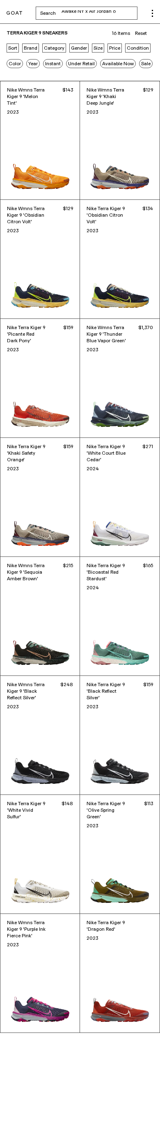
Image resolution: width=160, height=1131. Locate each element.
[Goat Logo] (14, 13)
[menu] (152, 13)
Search (88, 13)
